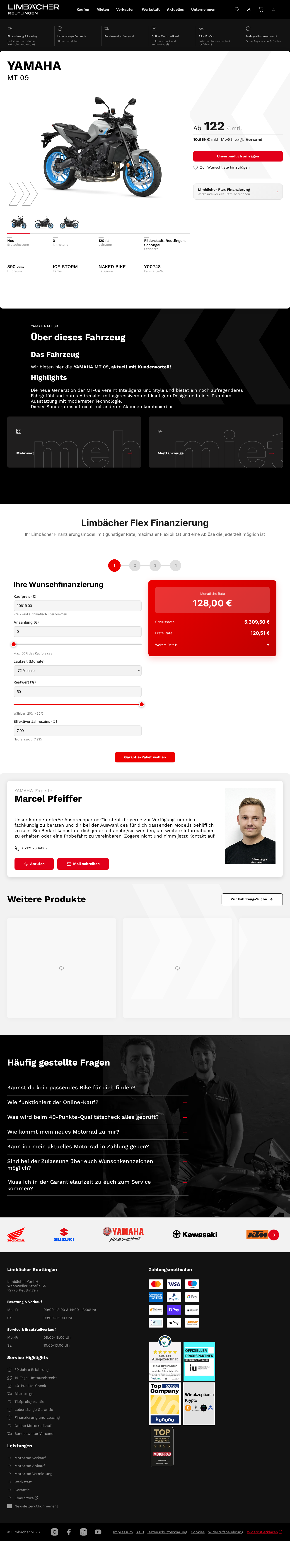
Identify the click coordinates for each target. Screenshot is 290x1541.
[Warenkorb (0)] (261, 9)
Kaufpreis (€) (25, 596)
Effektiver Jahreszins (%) (35, 721)
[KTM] (257, 1235)
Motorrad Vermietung (33, 1474)
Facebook (69, 1532)
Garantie (22, 1490)
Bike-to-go (24, 1394)
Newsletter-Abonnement (36, 1506)
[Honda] (16, 1234)
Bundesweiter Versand (33, 1433)
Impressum (123, 1532)
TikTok (83, 1532)
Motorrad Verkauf (30, 1458)
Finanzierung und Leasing (37, 1417)
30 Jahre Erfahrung (31, 1369)
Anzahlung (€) (26, 622)
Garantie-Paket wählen (145, 757)
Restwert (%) (25, 682)
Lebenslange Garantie (33, 1409)
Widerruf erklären (262, 1532)
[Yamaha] (123, 1234)
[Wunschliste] (236, 9)
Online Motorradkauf (32, 1425)
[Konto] (248, 9)
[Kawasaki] (195, 1235)
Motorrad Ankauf (29, 1466)
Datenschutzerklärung (167, 1532)
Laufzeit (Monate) (29, 661)
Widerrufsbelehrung (225, 1532)
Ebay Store (24, 1498)
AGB (140, 1532)
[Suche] (273, 9)
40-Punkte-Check (30, 1386)
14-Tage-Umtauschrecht (35, 1378)
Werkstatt (23, 1482)
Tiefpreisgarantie (29, 1401)
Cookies (198, 1532)
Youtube (98, 1532)
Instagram (54, 1532)
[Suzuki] (64, 1234)
